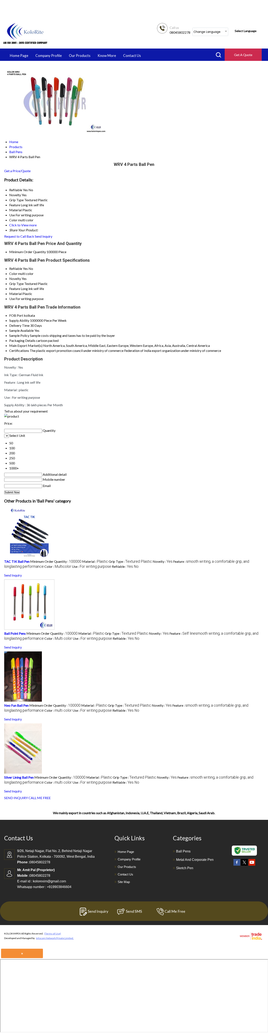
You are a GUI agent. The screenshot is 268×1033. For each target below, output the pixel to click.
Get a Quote (243, 55)
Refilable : (125, 566)
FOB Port (16, 315)
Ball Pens (183, 851)
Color (13, 274)
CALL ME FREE (39, 798)
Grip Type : (130, 561)
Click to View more (23, 225)
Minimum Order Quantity (27, 252)
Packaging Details (22, 340)
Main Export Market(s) (26, 345)
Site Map (124, 882)
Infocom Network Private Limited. (55, 938)
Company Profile (48, 55)
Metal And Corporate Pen (195, 859)
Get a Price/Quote (17, 171)
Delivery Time (19, 325)
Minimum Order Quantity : (55, 561)
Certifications (19, 350)
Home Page (19, 55)
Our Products (79, 55)
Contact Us (132, 55)
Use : (91, 566)
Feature (14, 289)
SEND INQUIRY (16, 798)
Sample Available (21, 330)
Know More (107, 55)
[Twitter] (244, 865)
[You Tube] (252, 865)
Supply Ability (19, 320)
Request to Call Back (19, 236)
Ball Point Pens (15, 633)
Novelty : (163, 561)
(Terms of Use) (52, 933)
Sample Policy (19, 335)
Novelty (15, 279)
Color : (57, 566)
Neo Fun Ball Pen (16, 705)
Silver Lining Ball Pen (19, 777)
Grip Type (16, 284)
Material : (95, 561)
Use (12, 299)
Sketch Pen (184, 868)
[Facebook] (237, 865)
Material (15, 294)
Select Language (245, 31)
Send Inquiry (43, 236)
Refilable (15, 268)
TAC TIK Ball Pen (17, 561)
